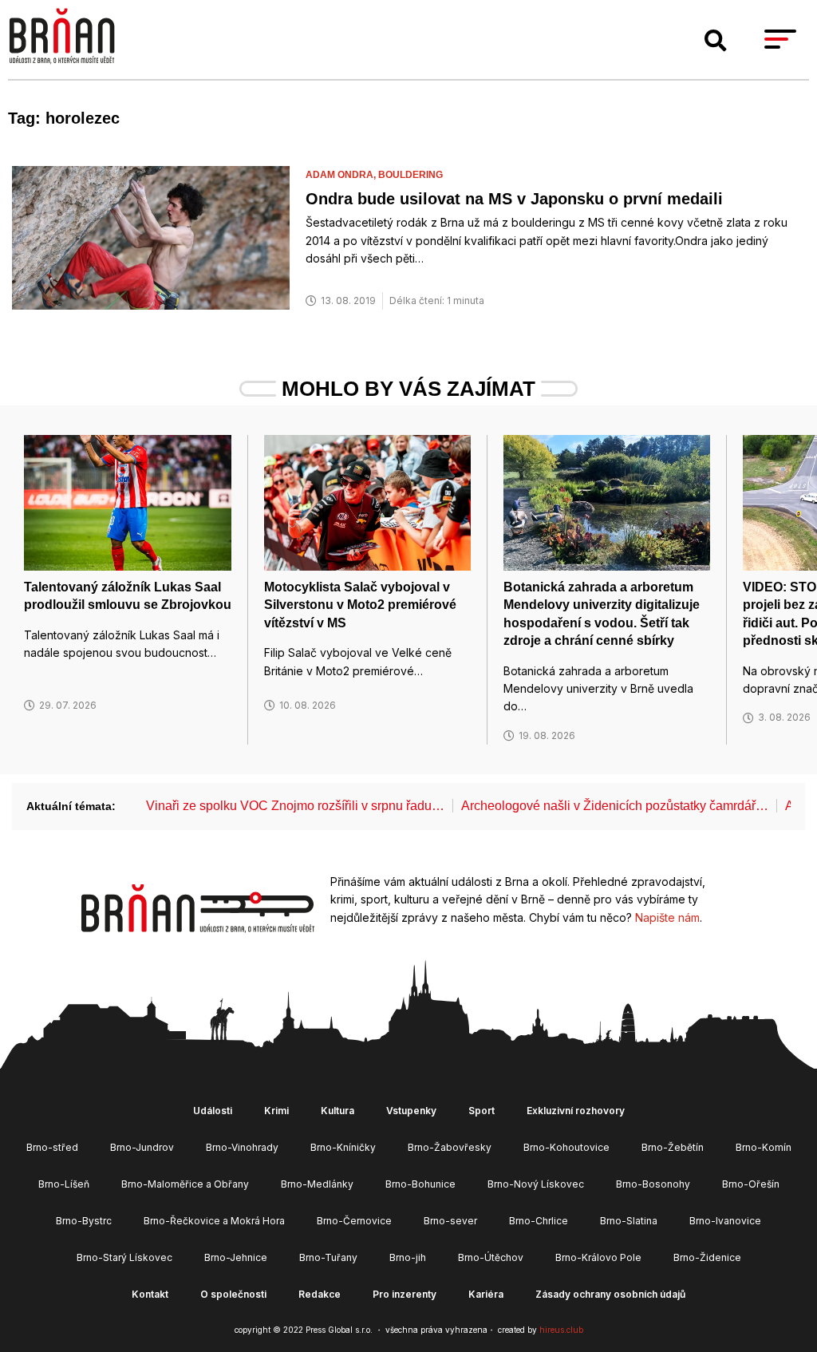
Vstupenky (411, 1111)
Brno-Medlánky (317, 1184)
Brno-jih (407, 1257)
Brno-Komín (763, 1147)
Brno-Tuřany (328, 1257)
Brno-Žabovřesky (449, 1147)
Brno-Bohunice (420, 1184)
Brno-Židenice (707, 1257)
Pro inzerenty (404, 1294)
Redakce (319, 1294)
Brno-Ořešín (751, 1184)
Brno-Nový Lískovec (535, 1184)
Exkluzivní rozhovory (576, 1111)
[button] (716, 41)
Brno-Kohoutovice (566, 1147)
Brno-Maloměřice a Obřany (185, 1184)
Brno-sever (450, 1221)
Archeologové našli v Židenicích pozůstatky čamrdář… (614, 805)
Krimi (276, 1111)
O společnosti (233, 1294)
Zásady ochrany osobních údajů (610, 1294)
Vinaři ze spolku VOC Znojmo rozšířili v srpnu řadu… (295, 805)
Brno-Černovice (354, 1221)
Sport (481, 1111)
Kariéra (485, 1294)
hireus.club (561, 1329)
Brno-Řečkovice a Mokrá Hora (214, 1221)
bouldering (410, 174)
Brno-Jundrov (142, 1147)
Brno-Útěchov (490, 1257)
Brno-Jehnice (235, 1257)
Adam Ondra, (342, 174)
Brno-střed (52, 1147)
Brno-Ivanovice (725, 1221)
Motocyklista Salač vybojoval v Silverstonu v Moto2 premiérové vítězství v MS (360, 605)
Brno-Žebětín (672, 1147)
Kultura (337, 1111)
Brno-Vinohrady (242, 1147)
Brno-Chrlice (538, 1221)
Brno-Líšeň (63, 1184)
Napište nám (667, 917)
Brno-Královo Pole (598, 1257)
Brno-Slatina (628, 1221)
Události (212, 1111)
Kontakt (150, 1294)
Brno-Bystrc (84, 1221)
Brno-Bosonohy (653, 1184)
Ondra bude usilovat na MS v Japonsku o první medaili (514, 199)
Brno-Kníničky (343, 1147)
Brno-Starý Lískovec (124, 1257)
